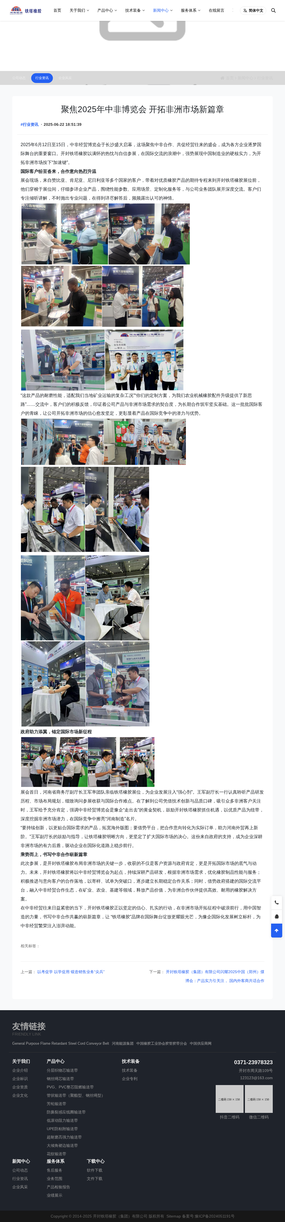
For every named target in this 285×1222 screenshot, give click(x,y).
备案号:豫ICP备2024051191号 (208, 1216)
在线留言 (216, 10)
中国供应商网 (201, 1043)
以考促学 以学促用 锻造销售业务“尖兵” (70, 972)
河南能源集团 (123, 1043)
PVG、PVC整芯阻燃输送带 (70, 1087)
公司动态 (19, 78)
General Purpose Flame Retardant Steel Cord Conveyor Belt (60, 1043)
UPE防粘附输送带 (62, 1129)
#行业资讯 (29, 124)
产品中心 (105, 10)
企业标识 (20, 1078)
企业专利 (129, 1078)
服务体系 (188, 10)
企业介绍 (20, 1070)
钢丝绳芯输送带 (60, 1078)
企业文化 (20, 1095)
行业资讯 (42, 78)
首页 (57, 10)
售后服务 (54, 1170)
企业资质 (20, 1087)
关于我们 (77, 10)
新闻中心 (161, 10)
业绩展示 (54, 1195)
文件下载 (94, 1178)
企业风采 (65, 78)
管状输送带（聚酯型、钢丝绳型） (76, 1095)
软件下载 (94, 1170)
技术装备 (133, 10)
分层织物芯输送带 (62, 1070)
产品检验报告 (58, 1187)
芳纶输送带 (56, 1103)
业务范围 (54, 1178)
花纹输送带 (56, 1154)
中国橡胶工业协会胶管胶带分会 (161, 1043)
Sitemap (173, 1216)
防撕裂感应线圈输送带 (66, 1112)
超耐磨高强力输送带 (64, 1137)
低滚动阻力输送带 (62, 1120)
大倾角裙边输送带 (62, 1145)
